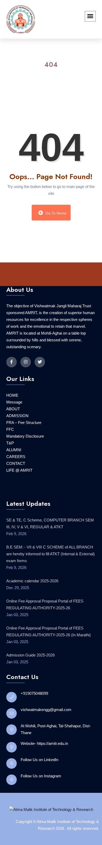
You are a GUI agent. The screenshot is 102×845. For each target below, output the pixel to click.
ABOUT (13, 428)
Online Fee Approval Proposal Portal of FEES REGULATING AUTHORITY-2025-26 (44, 623)
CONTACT (15, 482)
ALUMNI (13, 469)
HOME (12, 414)
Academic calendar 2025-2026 (32, 600)
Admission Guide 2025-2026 (30, 674)
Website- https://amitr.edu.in (44, 762)
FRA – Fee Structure (23, 441)
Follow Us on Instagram (41, 795)
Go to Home (55, 232)
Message (14, 421)
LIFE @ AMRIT (19, 489)
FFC (10, 448)
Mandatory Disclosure (25, 455)
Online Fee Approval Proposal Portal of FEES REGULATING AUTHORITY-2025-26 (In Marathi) (48, 650)
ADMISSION (17, 435)
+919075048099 (34, 712)
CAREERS (15, 475)
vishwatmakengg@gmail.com (46, 728)
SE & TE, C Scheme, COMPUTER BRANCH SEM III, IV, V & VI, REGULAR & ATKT (50, 542)
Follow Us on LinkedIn (39, 779)
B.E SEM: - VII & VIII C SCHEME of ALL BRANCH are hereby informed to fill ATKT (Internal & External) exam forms (50, 573)
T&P (10, 462)
